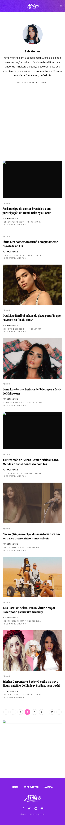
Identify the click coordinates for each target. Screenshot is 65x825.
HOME (15, 787)
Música (6, 203)
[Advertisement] (32, 126)
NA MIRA (48, 787)
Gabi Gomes (12, 218)
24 (52, 712)
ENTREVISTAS (31, 787)
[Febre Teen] (32, 6)
